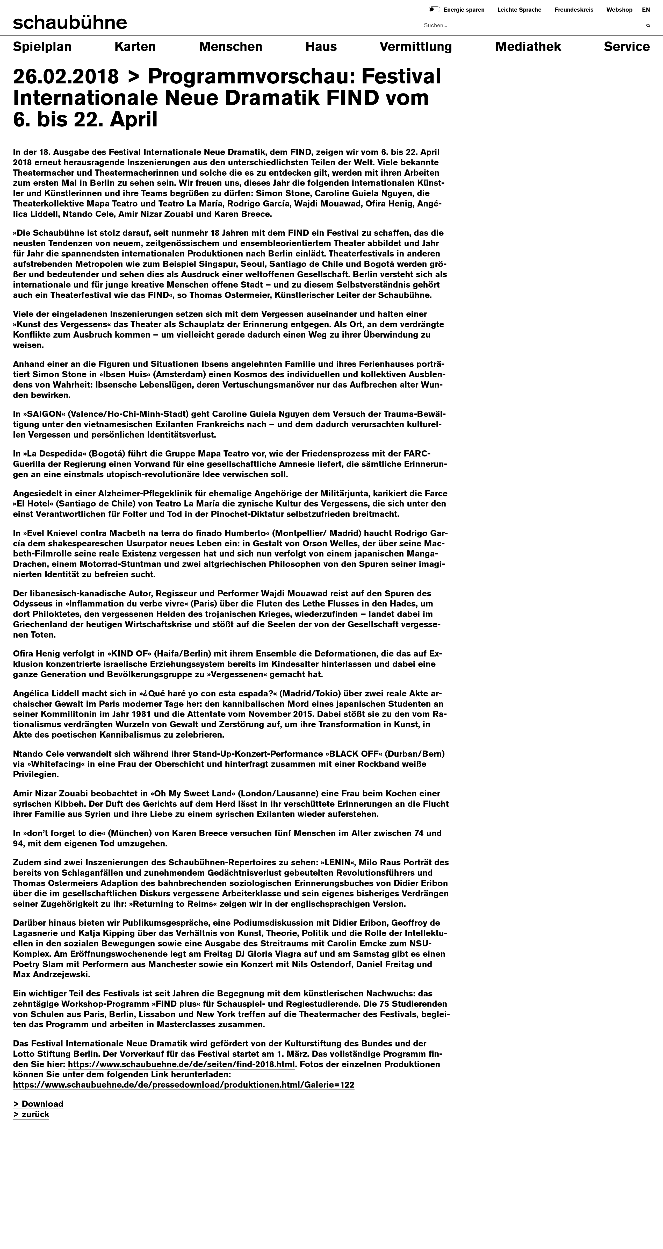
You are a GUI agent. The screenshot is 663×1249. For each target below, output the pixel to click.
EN (646, 9)
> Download (38, 1104)
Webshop (619, 9)
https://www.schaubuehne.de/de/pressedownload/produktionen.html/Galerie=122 (184, 1084)
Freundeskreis (574, 9)
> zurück (31, 1114)
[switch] (434, 9)
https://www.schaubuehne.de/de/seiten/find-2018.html (181, 1064)
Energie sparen (464, 9)
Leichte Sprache (520, 9)
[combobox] (535, 25)
